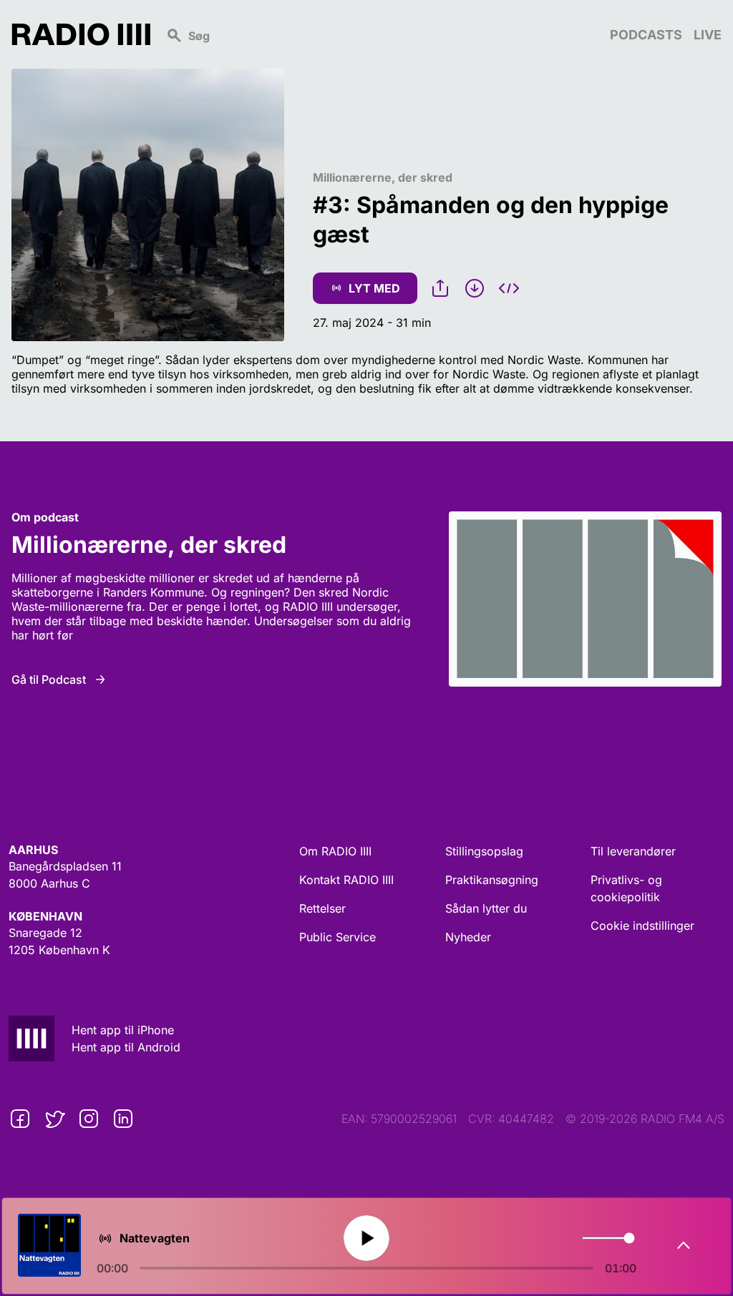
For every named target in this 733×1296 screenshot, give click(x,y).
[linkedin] (123, 1118)
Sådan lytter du (486, 908)
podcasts (646, 34)
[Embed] (508, 288)
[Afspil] (367, 1238)
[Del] (440, 288)
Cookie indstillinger (642, 925)
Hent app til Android (126, 1047)
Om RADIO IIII (335, 851)
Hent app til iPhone (123, 1030)
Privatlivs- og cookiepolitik (626, 888)
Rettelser (322, 908)
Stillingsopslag (484, 851)
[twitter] (54, 1118)
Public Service (337, 937)
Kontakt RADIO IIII (346, 880)
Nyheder (468, 937)
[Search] (380, 34)
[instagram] (88, 1118)
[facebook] (20, 1118)
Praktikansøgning (491, 880)
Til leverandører (633, 851)
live (708, 34)
